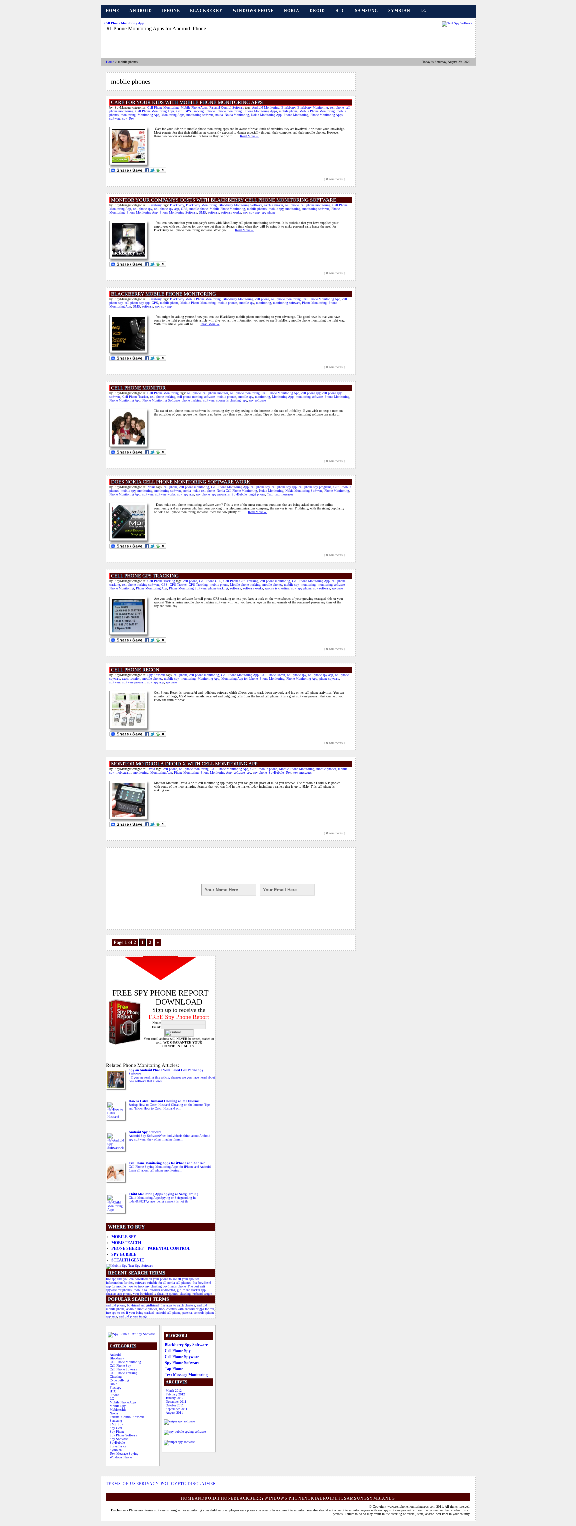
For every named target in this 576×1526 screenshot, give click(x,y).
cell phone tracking (162, 396)
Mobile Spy (123, 1236)
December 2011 (176, 1401)
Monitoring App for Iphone (239, 678)
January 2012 (174, 1398)
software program (133, 682)
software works (231, 212)
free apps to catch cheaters (178, 1305)
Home (113, 10)
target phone (257, 494)
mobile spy (276, 209)
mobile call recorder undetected (154, 1290)
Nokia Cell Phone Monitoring (237, 490)
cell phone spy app (166, 209)
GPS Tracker (178, 584)
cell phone (337, 107)
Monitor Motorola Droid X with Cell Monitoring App (184, 763)
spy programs (221, 494)
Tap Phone (174, 1368)
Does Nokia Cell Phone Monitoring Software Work (180, 481)
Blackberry (206, 10)
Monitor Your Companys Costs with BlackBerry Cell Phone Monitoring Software (223, 200)
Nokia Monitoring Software (303, 490)
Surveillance (118, 1446)
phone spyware (329, 678)
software (114, 118)
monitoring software (199, 115)
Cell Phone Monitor (138, 387)
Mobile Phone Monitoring (317, 111)
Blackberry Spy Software (186, 1344)
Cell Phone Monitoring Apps (154, 111)
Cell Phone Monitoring (163, 107)
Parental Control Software (226, 107)
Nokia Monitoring (237, 115)
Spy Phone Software (123, 1435)
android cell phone (168, 1312)
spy (124, 118)
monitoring (128, 115)
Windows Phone (253, 10)
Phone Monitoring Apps (326, 115)
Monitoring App (148, 115)
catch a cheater (273, 205)
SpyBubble (239, 494)
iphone (210, 111)
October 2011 (175, 1405)
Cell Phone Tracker (135, 396)
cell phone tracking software (196, 396)
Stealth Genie (127, 1260)
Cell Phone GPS (210, 581)
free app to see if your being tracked (130, 1312)
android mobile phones (141, 1309)
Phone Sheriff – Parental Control (150, 1248)
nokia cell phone (204, 490)
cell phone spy (142, 209)
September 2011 (176, 1409)
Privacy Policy (158, 1483)
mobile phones (257, 209)
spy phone (268, 212)
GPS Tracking (194, 111)
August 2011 (174, 1412)
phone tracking (191, 400)
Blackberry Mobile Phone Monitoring (195, 299)
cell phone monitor (215, 393)
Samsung (366, 10)
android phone (115, 1305)
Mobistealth (126, 1242)
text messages (284, 494)
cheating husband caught (196, 1293)
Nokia (292, 10)
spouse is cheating (228, 400)
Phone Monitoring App (142, 212)
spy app (254, 212)
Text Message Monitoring (186, 1374)
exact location (131, 678)
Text (131, 118)
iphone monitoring (229, 111)
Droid (317, 10)
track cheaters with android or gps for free (186, 1309)
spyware (337, 588)
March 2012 (174, 1390)
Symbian (399, 10)
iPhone (171, 10)
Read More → (249, 136)
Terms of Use (122, 1483)
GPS (179, 111)
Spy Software (156, 675)
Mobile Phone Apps (194, 107)
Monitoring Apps (172, 115)
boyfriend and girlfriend (143, 1305)
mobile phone (288, 111)
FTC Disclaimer (197, 1483)
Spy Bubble (123, 1254)
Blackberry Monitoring (312, 107)
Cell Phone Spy (120, 1365)
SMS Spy (116, 1424)
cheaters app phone (118, 1293)
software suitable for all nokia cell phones (163, 1282)
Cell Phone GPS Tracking (145, 575)
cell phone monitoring (315, 205)
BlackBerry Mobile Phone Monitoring (163, 294)
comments (334, 179)
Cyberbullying (119, 1380)
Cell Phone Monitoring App (124, 23)
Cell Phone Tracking (161, 581)
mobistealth (123, 772)
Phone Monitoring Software (178, 212)
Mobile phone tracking (245, 584)
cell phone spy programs (315, 487)
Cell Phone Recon (135, 669)
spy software (257, 400)
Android (140, 10)
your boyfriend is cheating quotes (155, 1293)
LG (423, 10)
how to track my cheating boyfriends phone (157, 1286)
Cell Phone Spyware (123, 1369)
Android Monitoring (265, 107)
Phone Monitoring (296, 115)
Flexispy (115, 1387)
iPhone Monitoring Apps (260, 111)
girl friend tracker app (191, 1290)
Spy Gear (116, 1428)
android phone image (133, 1316)
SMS (202, 212)
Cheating (116, 1376)
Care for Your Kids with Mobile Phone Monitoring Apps (187, 102)
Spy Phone (117, 1431)
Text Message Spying (124, 1453)
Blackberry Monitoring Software (240, 205)
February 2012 (175, 1394)
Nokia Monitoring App (266, 115)
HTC (340, 10)
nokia (219, 115)
